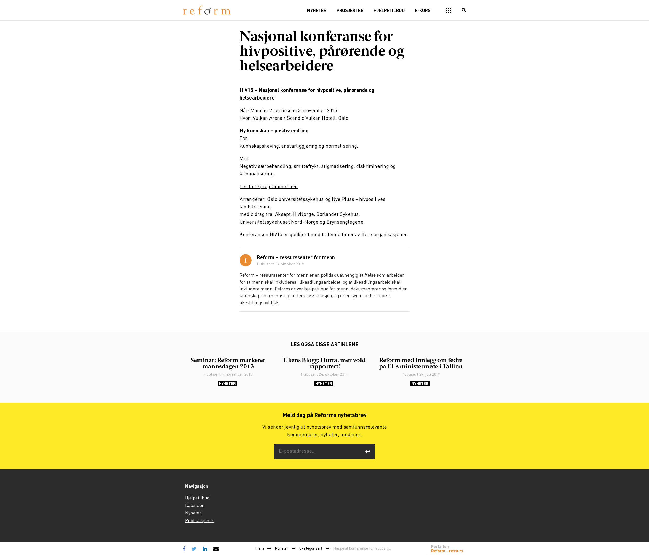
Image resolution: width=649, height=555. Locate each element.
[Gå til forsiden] (207, 10)
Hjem (259, 549)
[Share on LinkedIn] (205, 548)
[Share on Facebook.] (185, 548)
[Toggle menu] (449, 10)
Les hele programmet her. (269, 187)
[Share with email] (216, 548)
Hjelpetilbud (197, 498)
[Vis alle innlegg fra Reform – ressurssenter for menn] (246, 260)
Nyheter (227, 383)
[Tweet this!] (194, 548)
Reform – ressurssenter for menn (296, 258)
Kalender (194, 505)
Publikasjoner (199, 520)
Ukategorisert (310, 549)
